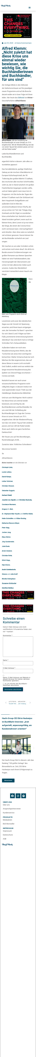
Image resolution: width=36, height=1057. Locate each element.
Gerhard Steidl (7, 495)
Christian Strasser (8, 486)
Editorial (21, 98)
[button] (2, 748)
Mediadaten (7, 820)
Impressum (7, 831)
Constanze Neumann (9, 504)
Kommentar (7, 635)
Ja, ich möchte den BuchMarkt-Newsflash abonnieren (15, 684)
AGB (4, 839)
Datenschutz (8, 835)
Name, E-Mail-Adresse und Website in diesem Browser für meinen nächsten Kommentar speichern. (16, 679)
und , (14, 518)
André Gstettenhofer (9, 569)
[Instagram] (18, 795)
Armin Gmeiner (7, 551)
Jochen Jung (6, 532)
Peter (4, 528)
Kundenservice (8, 813)
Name (5, 660)
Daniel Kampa (6, 477)
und (17, 500)
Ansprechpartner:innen (10, 809)
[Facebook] (12, 795)
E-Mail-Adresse (9, 668)
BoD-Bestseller (8, 824)
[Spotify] (23, 795)
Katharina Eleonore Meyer (10, 523)
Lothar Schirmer (7, 481)
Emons (7, 565)
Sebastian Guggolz (8, 490)
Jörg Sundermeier (8, 542)
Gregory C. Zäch (7, 509)
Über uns (6, 805)
